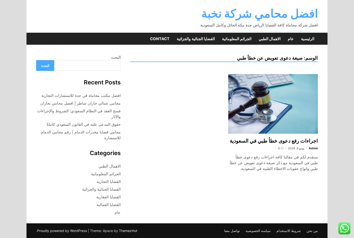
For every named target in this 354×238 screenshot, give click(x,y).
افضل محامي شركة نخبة (259, 13)
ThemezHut (128, 231)
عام (291, 38)
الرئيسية (307, 38)
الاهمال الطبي (270, 38)
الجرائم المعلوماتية (236, 38)
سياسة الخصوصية (258, 231)
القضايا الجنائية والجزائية (196, 38)
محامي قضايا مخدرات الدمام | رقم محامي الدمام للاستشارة (81, 135)
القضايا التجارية (109, 181)
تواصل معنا (232, 231)
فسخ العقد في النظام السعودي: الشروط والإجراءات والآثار (79, 113)
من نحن (312, 231)
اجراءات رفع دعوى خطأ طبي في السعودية (274, 141)
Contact (160, 38)
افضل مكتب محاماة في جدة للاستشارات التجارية (81, 95)
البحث (116, 57)
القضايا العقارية (108, 196)
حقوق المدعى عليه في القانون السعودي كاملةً (83, 124)
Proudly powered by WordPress (62, 231)
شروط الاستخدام (288, 231)
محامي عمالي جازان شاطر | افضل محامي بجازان (80, 103)
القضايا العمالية (109, 204)
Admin (313, 148)
